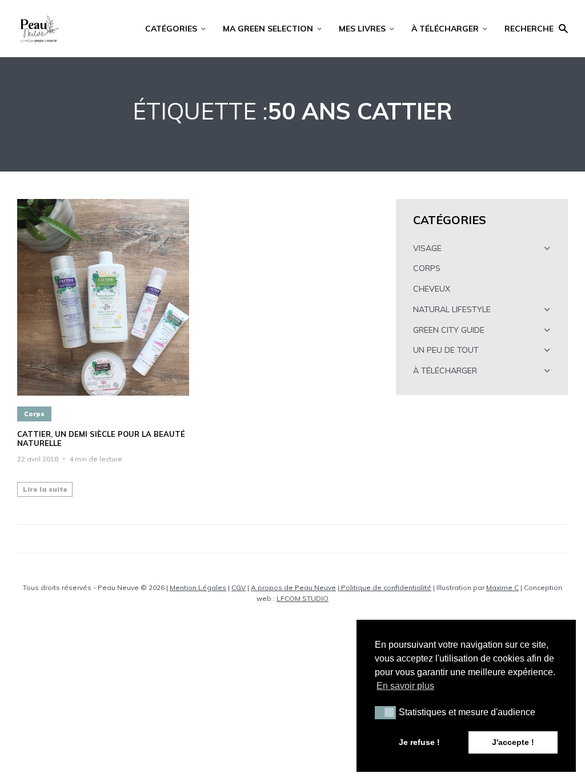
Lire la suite (45, 489)
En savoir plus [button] (405, 686)
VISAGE (427, 248)
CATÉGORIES (171, 28)
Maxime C (502, 587)
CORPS (426, 268)
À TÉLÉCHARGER (445, 28)
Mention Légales (198, 587)
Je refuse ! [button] (419, 742)
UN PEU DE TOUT (446, 350)
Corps (34, 414)
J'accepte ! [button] (513, 742)
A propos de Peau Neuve (293, 587)
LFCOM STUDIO (302, 598)
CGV (238, 587)
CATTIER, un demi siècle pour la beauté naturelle (101, 439)
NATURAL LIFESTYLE (452, 309)
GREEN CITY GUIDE (448, 330)
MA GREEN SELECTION (268, 28)
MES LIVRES (362, 28)
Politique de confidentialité (385, 587)
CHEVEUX (431, 289)
